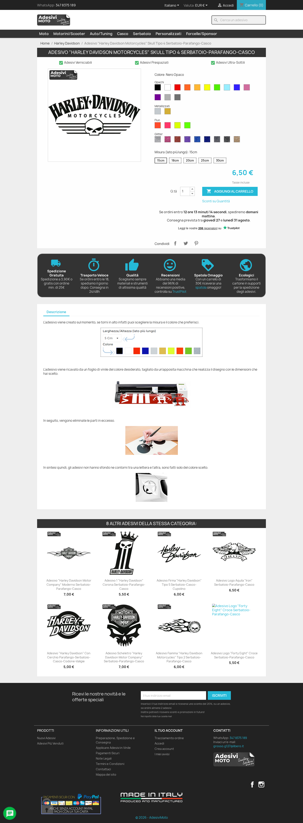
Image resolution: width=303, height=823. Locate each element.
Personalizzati (168, 33)
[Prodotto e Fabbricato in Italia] (151, 797)
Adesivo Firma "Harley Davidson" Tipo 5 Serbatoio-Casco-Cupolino (179, 584)
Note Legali (104, 758)
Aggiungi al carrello (230, 191)
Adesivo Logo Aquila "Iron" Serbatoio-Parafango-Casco (234, 582)
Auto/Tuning (101, 33)
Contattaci (103, 769)
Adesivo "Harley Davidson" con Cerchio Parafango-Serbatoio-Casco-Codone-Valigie (68, 657)
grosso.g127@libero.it (228, 746)
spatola (201, 287)
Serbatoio (142, 33)
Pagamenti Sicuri (107, 753)
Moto (44, 33)
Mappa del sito (106, 774)
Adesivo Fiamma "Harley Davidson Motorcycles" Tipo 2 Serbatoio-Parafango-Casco (179, 657)
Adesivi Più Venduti (50, 743)
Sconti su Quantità (216, 201)
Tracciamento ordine (169, 738)
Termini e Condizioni (110, 764)
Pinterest (196, 243)
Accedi (159, 743)
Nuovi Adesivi (46, 738)
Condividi (175, 243)
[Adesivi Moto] (53, 20)
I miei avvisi (162, 754)
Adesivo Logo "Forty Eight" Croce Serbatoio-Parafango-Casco (234, 655)
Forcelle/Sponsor (201, 33)
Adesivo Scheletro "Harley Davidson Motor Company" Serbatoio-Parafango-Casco (124, 657)
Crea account (164, 749)
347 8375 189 (66, 5)
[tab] (56, 312)
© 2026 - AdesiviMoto (151, 817)
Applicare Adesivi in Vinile (113, 748)
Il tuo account (169, 730)
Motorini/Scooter (69, 33)
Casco (122, 33)
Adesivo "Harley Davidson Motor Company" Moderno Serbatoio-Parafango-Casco (68, 584)
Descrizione (56, 312)
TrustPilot (179, 291)
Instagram (261, 784)
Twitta (186, 243)
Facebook (252, 784)
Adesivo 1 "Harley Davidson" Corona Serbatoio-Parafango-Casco (124, 584)
